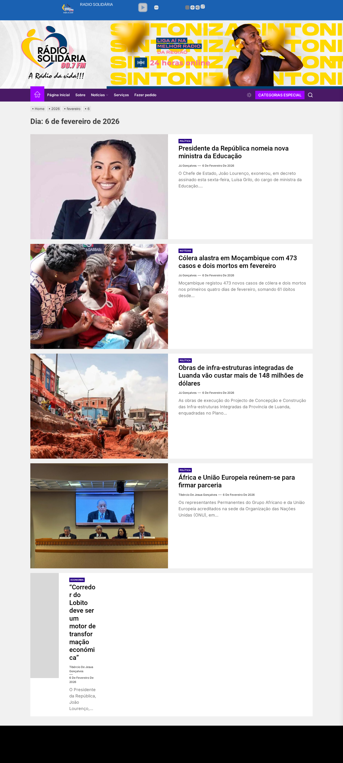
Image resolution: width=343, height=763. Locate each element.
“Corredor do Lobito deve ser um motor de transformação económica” (82, 622)
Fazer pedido (145, 95)
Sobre (80, 95)
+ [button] (192, 7)
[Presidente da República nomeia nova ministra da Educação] (99, 186)
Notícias (98, 95)
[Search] (310, 95)
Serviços (121, 95)
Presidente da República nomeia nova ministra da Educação (233, 152)
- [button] (156, 7)
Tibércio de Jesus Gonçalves (197, 494)
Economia (77, 579)
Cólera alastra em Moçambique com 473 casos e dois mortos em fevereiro (237, 262)
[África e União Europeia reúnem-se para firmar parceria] (99, 515)
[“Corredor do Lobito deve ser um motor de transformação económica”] (44, 625)
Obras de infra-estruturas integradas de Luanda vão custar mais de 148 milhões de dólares (240, 375)
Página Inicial (58, 95)
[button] (142, 7)
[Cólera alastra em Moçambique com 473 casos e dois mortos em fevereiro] (99, 296)
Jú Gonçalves (187, 165)
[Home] (37, 95)
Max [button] (198, 7)
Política (185, 141)
